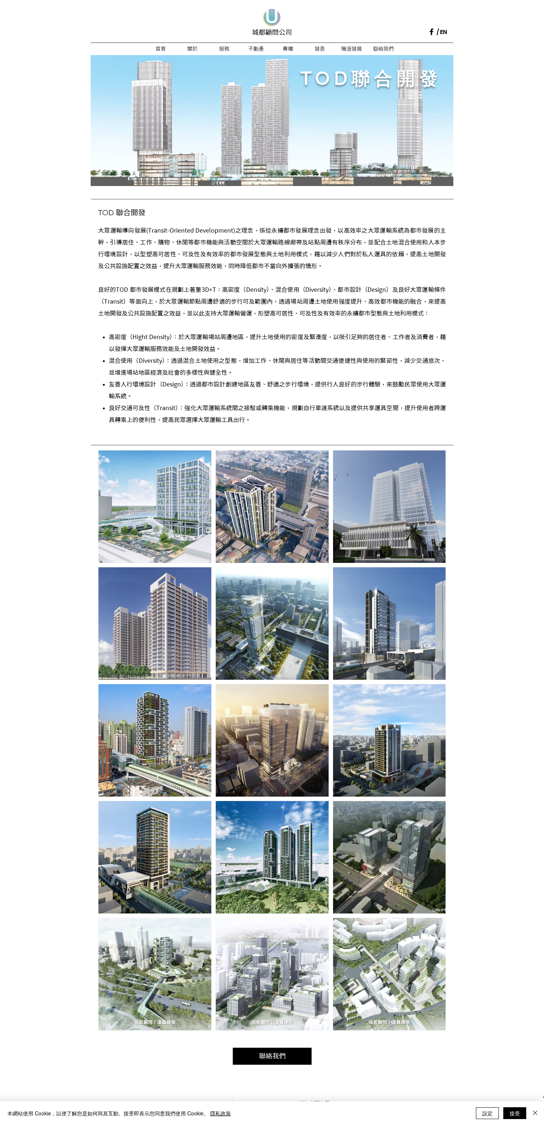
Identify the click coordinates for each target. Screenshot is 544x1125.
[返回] (108, 121)
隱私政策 (220, 1113)
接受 (515, 1113)
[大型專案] (272, 169)
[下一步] (435, 121)
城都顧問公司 (272, 32)
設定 (487, 1113)
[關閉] (535, 1113)
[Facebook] (431, 31)
